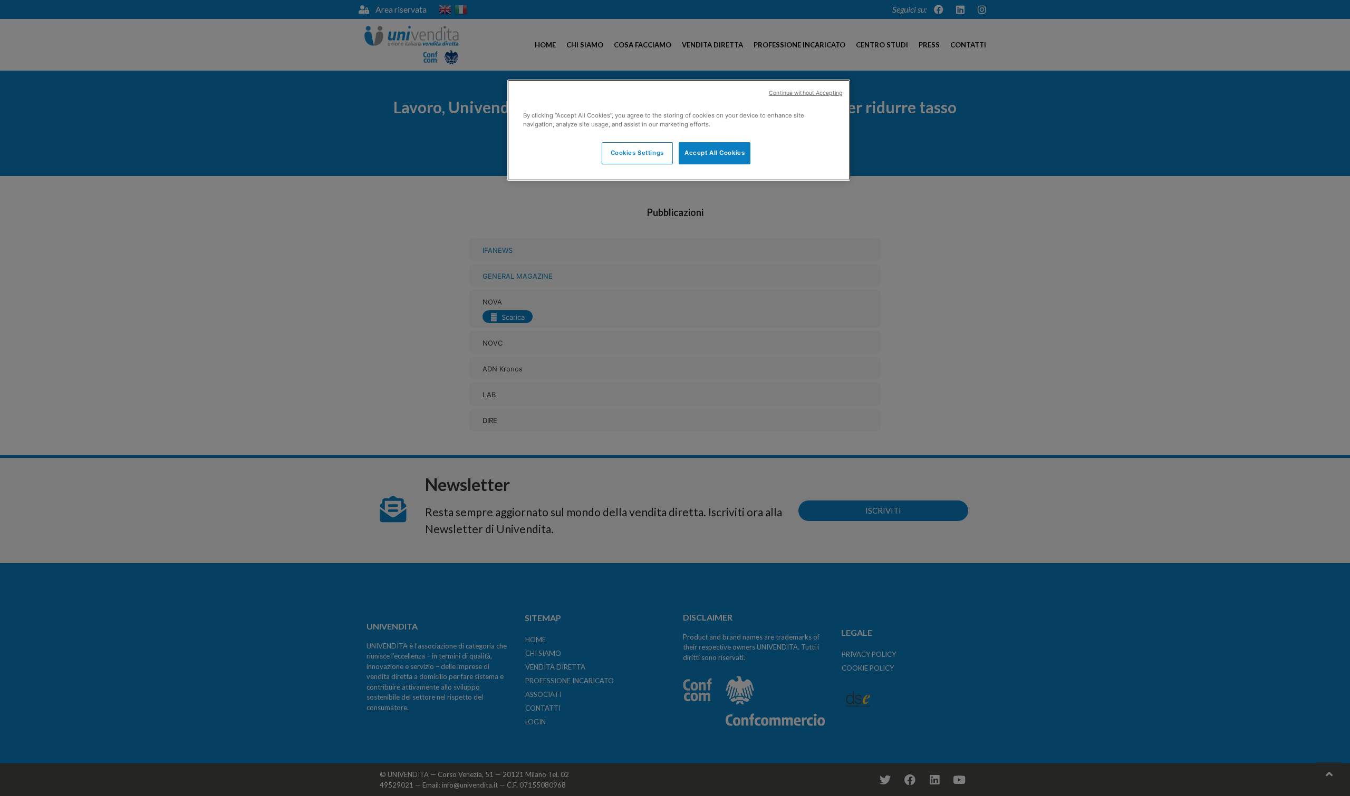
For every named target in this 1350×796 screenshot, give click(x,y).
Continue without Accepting (805, 93)
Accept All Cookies (714, 152)
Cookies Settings (637, 152)
